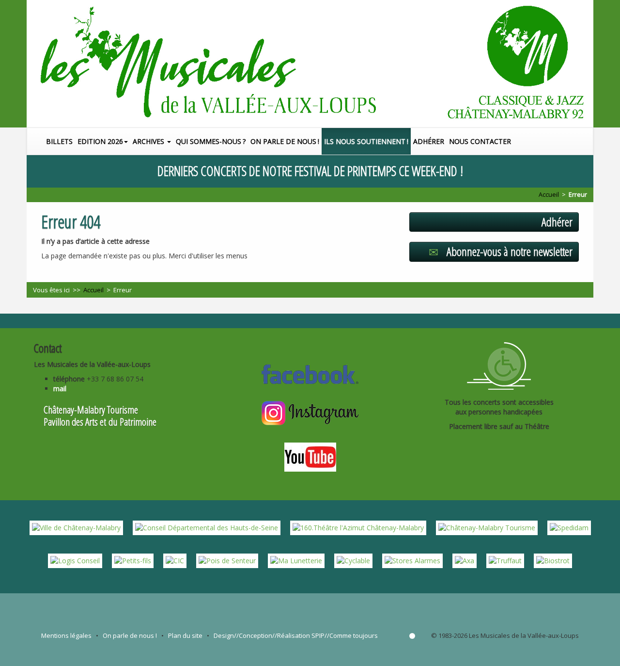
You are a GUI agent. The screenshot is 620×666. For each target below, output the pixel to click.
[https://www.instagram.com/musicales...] (310, 412)
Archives (149, 141)
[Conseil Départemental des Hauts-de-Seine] (206, 527)
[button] (588, 141)
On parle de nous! (284, 141)
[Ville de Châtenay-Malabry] (76, 527)
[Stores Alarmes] (412, 560)
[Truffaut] (505, 560)
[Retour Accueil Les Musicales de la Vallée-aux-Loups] (310, 63)
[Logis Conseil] (75, 560)
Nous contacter (480, 141)
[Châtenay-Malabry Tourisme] (487, 527)
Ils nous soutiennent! (366, 141)
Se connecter (412, 636)
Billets (59, 141)
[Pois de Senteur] (227, 560)
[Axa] (464, 560)
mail (59, 388)
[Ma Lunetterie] (296, 560)
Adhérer (428, 141)
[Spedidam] (569, 527)
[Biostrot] (553, 560)
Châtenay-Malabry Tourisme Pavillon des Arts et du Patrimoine (100, 415)
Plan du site (185, 635)
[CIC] (174, 560)
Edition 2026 (100, 141)
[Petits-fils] (133, 560)
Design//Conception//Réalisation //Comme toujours (296, 635)
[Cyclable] (353, 560)
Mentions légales (66, 635)
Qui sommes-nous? (211, 141)
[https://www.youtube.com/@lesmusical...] (310, 455)
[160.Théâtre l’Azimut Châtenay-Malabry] (358, 527)
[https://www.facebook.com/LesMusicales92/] (310, 373)
